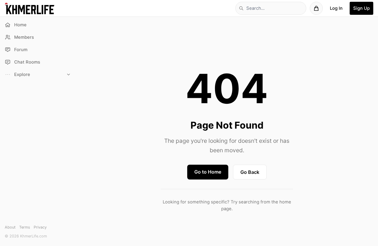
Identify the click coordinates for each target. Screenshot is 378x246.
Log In (336, 8)
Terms (24, 227)
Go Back (249, 172)
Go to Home (207, 172)
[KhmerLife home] (29, 8)
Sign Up (361, 8)
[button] (37, 74)
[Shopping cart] (316, 8)
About (10, 227)
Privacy (40, 227)
